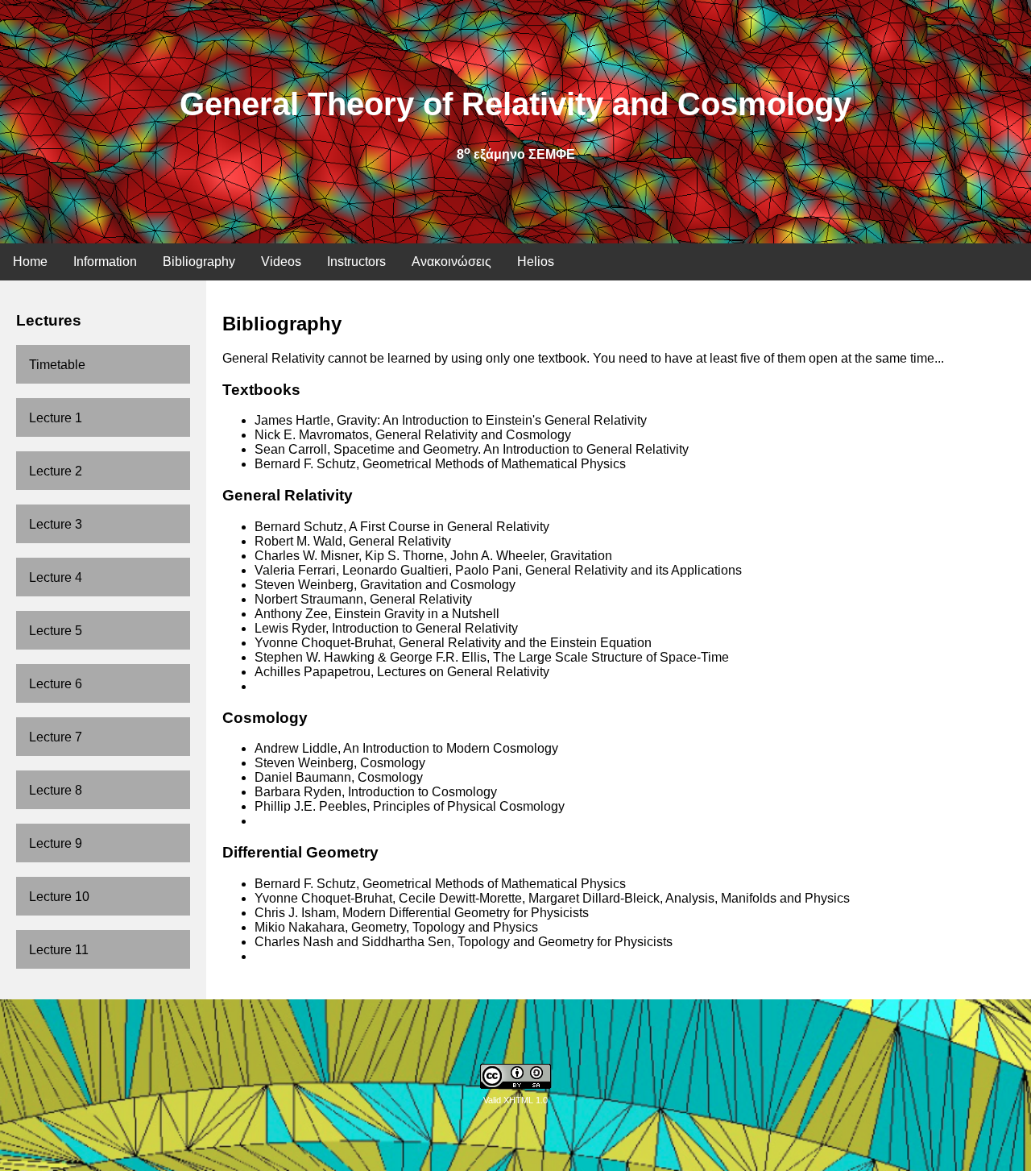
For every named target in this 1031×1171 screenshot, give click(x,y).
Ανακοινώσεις (451, 261)
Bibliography (199, 261)
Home (30, 261)
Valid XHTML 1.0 (515, 1100)
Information (105, 261)
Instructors (356, 261)
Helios (535, 261)
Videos (281, 261)
